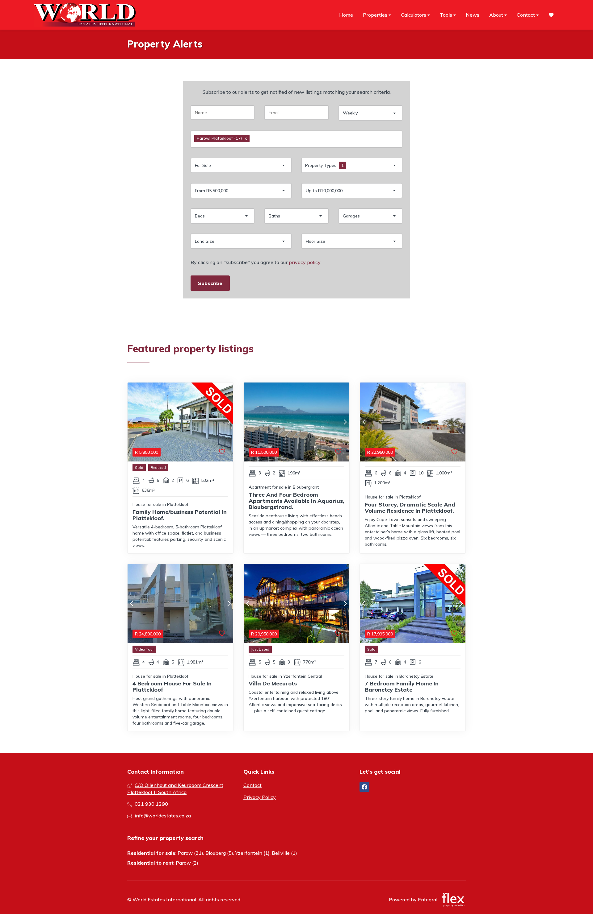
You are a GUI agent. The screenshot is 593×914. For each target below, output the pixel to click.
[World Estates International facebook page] (364, 787)
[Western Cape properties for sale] (85, 14)
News (472, 15)
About (496, 15)
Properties (376, 15)
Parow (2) (187, 863)
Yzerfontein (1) (252, 853)
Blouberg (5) (219, 853)
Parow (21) (190, 853)
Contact (526, 15)
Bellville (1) (284, 853)
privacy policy (305, 262)
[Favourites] (551, 15)
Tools (446, 15)
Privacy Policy (259, 797)
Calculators (414, 15)
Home (346, 15)
